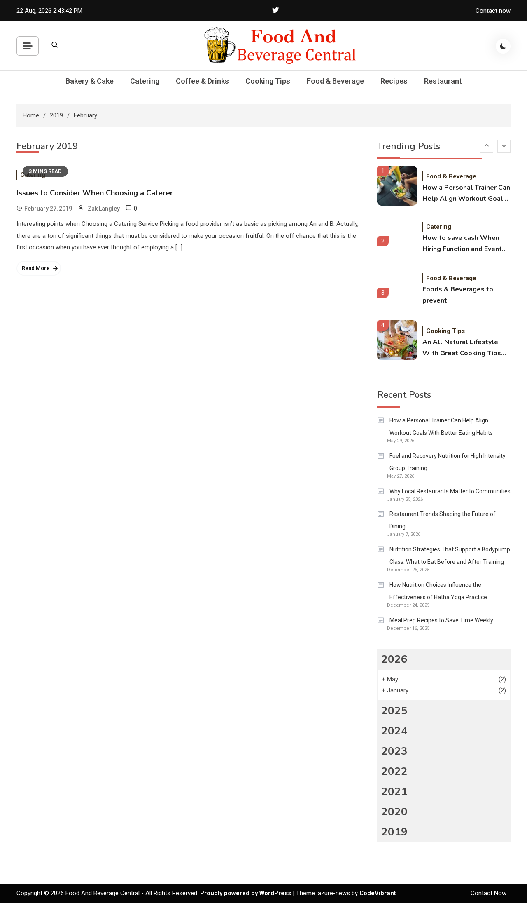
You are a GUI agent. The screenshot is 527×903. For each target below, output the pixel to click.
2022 (394, 771)
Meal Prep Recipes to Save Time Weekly (441, 620)
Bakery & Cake (89, 81)
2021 (394, 791)
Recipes (394, 81)
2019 (394, 832)
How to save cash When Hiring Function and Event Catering (462, 244)
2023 (394, 751)
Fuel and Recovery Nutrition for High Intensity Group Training (447, 462)
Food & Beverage (335, 81)
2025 (394, 711)
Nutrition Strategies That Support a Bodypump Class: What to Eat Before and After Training (449, 555)
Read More (36, 268)
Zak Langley (104, 208)
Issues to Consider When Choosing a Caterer (94, 193)
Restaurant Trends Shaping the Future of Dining (442, 520)
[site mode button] (503, 46)
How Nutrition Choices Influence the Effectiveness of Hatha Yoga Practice (438, 591)
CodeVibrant (377, 893)
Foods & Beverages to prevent (457, 295)
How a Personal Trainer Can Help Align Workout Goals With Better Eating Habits (466, 193)
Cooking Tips (267, 81)
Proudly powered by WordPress (246, 893)
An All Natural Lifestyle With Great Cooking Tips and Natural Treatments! (461, 348)
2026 (394, 659)
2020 (394, 811)
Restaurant (443, 81)
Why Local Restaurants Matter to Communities (450, 491)
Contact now (493, 10)
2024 (394, 731)
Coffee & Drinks (202, 81)
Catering (144, 81)
